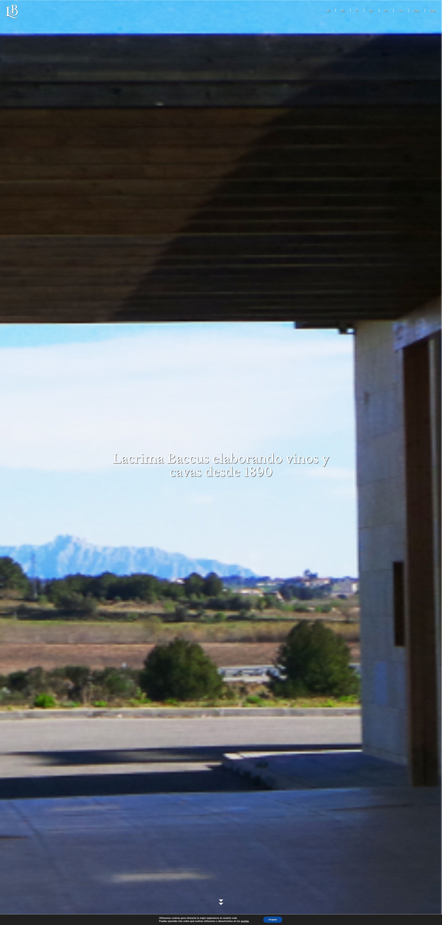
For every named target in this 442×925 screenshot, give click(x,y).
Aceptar (272, 919)
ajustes (245, 921)
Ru (342, 10)
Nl (328, 10)
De (371, 10)
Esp (432, 10)
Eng (416, 10)
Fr (385, 10)
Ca (400, 10)
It (357, 10)
